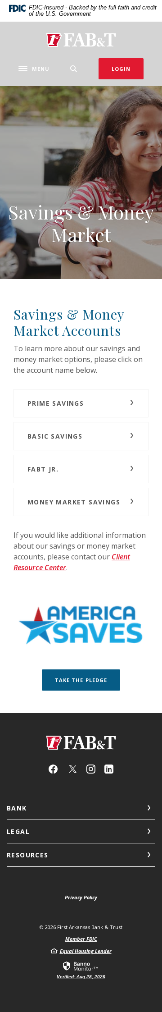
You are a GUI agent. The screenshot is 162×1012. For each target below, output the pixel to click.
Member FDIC (81, 938)
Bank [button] (17, 808)
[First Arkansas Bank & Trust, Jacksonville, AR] (81, 40)
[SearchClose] (74, 69)
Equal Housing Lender (86, 951)
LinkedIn (108, 769)
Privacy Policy (81, 897)
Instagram (90, 769)
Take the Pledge (81, 680)
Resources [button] (28, 855)
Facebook (53, 769)
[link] (81, 969)
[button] (81, 403)
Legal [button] (18, 831)
